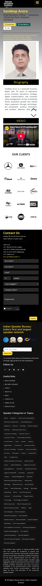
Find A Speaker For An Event (12, 527)
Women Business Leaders (11, 508)
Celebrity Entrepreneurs (19, 430)
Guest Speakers (8, 512)
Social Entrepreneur (25, 492)
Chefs (17, 441)
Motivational (28, 480)
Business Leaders (33, 426)
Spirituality (34, 488)
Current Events (8, 441)
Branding (22, 426)
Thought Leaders (28, 496)
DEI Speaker (7, 523)
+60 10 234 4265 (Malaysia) (13, 252)
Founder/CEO (32, 453)
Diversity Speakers (23, 535)
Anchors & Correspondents (26, 418)
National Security (18, 484)
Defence (30, 441)
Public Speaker (23, 515)
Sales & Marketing (16, 488)
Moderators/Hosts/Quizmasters (13, 480)
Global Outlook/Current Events (13, 461)
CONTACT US (9, 399)
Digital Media (8, 445)
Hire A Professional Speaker (12, 539)
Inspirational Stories (31, 469)
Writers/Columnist (9, 504)
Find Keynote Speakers (29, 527)
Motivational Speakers (10, 515)
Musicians (29, 476)
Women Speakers (20, 512)
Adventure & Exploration (11, 422)
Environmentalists (31, 449)
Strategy (26, 488)
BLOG (7, 395)
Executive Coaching (9, 449)
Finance (23, 453)
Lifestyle (6, 476)
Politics (6, 488)
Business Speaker (21, 519)
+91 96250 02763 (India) (12, 247)
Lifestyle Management (18, 476)
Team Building (17, 496)
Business (15, 426)
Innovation (19, 469)
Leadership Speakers (10, 535)
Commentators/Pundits (24, 437)
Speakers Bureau (9, 519)
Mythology (7, 484)
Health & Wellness (16, 465)
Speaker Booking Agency (11, 531)
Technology (7, 500)
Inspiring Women (9, 469)
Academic (13, 418)
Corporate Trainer (9, 437)
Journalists (22, 473)
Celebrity (6, 430)
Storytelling (7, 492)
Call (8, 28)
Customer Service (24, 433)
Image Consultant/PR (10, 473)
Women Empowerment (24, 504)
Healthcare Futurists (29, 465)
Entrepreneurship (29, 445)
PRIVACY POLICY (10, 406)
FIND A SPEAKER (10, 381)
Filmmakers (15, 453)
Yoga (29, 508)
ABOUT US (8, 392)
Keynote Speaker (33, 519)
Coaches (23, 441)
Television (7, 496)
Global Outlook (28, 461)
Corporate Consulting (10, 433)
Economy (7, 453)
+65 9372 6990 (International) (14, 249)
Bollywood (7, 426)
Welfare (23, 508)
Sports (15, 492)
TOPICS (7, 388)
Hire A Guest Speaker (19, 523)
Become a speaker (11, 384)
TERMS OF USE (9, 403)
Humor (6, 465)
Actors (6, 418)
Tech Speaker (24, 531)
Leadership (30, 473)
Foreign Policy (13, 457)
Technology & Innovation (20, 500)
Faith (5, 457)
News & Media (29, 484)
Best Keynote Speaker (28, 539)
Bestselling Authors (26, 422)
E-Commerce (18, 445)
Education (21, 449)
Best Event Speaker (9, 543)
